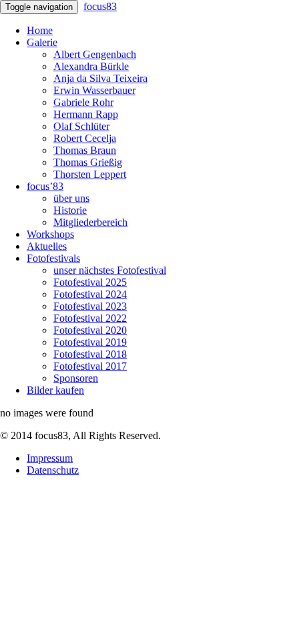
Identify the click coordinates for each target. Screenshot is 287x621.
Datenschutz (53, 470)
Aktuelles (47, 246)
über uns (71, 198)
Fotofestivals (53, 258)
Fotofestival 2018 (90, 354)
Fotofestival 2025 (90, 282)
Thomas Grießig (87, 162)
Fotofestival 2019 (90, 342)
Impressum (50, 458)
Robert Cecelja (84, 138)
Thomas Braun (84, 150)
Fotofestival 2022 (90, 318)
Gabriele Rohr (83, 102)
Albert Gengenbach (94, 54)
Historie (70, 210)
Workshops (50, 234)
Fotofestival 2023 (90, 306)
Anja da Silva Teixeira (100, 78)
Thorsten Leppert (89, 174)
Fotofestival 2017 (90, 366)
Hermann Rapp (85, 114)
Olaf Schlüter (81, 126)
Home (40, 30)
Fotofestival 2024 (90, 294)
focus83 (100, 6)
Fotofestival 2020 (90, 330)
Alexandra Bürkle (91, 66)
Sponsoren (75, 378)
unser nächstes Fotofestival (109, 270)
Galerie (42, 42)
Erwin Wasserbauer (94, 90)
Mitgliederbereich (90, 222)
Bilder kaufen (55, 390)
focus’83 (45, 186)
